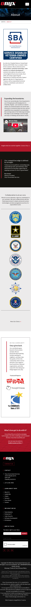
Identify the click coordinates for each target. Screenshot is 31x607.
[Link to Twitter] (8, 550)
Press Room (8, 500)
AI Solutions (8, 520)
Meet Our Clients (15, 321)
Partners (7, 498)
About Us (7, 492)
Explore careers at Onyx (15, 443)
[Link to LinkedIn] (12, 550)
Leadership (8, 494)
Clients (6, 496)
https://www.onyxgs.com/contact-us (15, 596)
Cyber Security (9, 516)
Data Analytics (9, 512)
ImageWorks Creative (20, 600)
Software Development (11, 518)
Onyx (3, 22)
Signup (24, 533)
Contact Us (8, 464)
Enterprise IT (8, 514)
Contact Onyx (25, 145)
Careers (7, 502)
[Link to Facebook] (4, 550)
